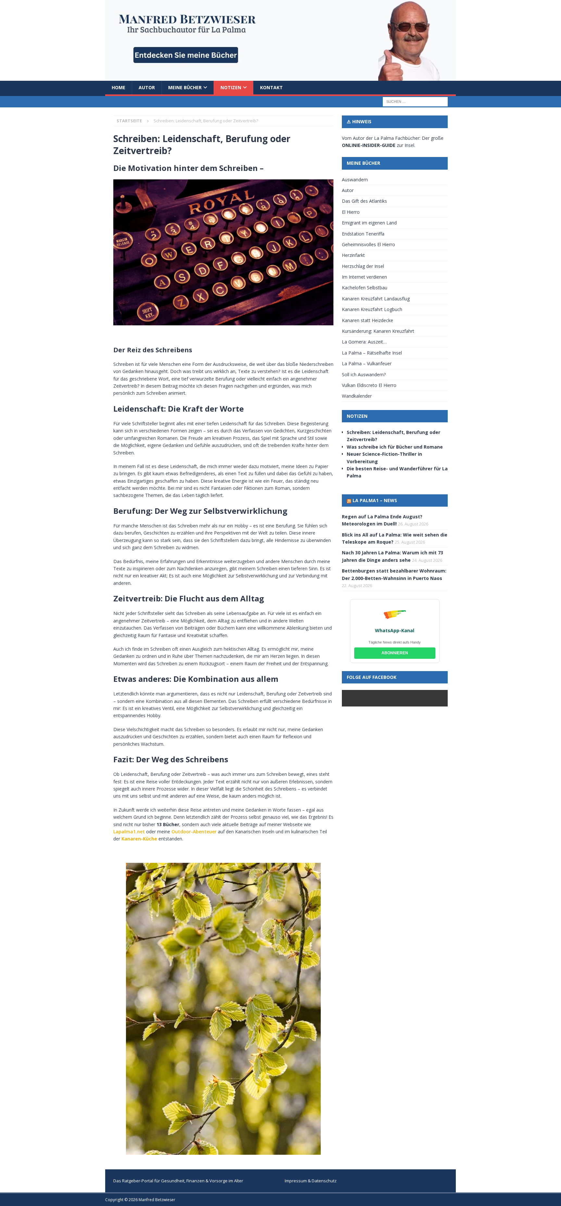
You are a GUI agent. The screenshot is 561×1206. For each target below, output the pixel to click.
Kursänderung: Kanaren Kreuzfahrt (378, 331)
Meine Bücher (185, 87)
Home (118, 87)
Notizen (230, 87)
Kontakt (271, 87)
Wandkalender (357, 396)
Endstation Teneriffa (363, 234)
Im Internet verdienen (364, 277)
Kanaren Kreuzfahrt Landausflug (376, 298)
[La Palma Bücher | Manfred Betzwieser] (280, 77)
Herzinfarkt (353, 255)
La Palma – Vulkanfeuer (367, 363)
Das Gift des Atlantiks (364, 201)
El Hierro (351, 212)
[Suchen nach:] (415, 101)
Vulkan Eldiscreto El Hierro (369, 385)
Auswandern (355, 179)
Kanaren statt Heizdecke (367, 320)
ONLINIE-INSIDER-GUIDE (368, 145)
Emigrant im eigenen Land (369, 223)
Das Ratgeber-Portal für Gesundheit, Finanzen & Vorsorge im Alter (178, 1181)
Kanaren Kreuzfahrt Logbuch (372, 309)
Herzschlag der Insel (363, 266)
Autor (147, 87)
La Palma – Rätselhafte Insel (372, 353)
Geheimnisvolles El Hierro (368, 244)
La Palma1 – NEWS (375, 500)
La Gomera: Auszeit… (364, 342)
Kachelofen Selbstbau (364, 287)
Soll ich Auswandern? (364, 374)
